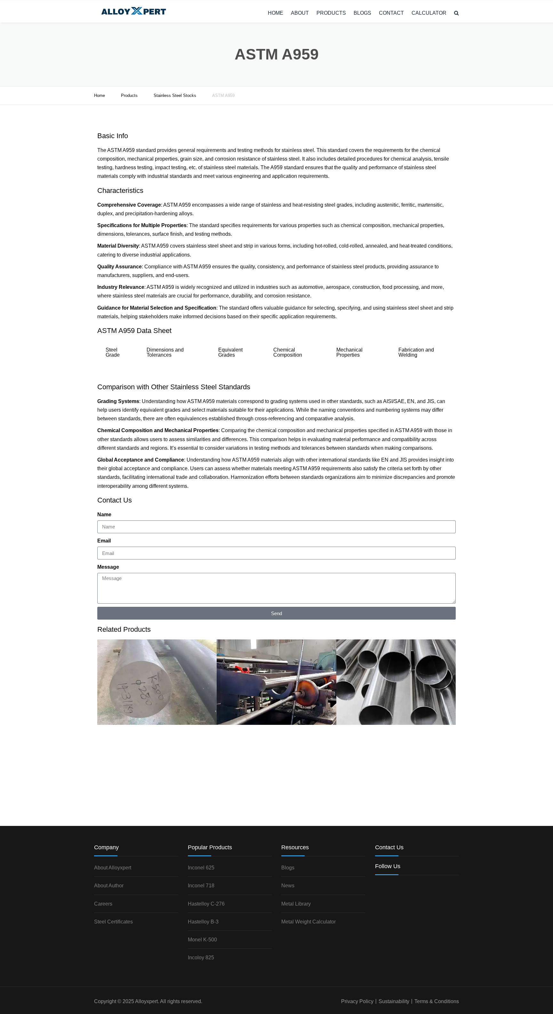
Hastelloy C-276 (206, 904)
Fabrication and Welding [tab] (416, 352)
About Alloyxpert (112, 867)
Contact (391, 13)
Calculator (429, 13)
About (300, 13)
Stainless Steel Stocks (175, 95)
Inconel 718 (201, 885)
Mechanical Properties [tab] (349, 352)
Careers (103, 904)
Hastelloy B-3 (203, 921)
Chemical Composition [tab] (287, 352)
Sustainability (394, 1001)
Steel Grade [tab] (113, 352)
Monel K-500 (202, 939)
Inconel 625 (201, 867)
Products (331, 13)
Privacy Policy (357, 1001)
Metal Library (296, 904)
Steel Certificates (113, 921)
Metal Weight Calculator (308, 921)
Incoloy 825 (201, 957)
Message (108, 567)
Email (104, 540)
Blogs (362, 13)
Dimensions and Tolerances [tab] (165, 352)
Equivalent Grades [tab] (230, 352)
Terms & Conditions (436, 1001)
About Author (109, 885)
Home (275, 13)
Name (104, 514)
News (287, 885)
